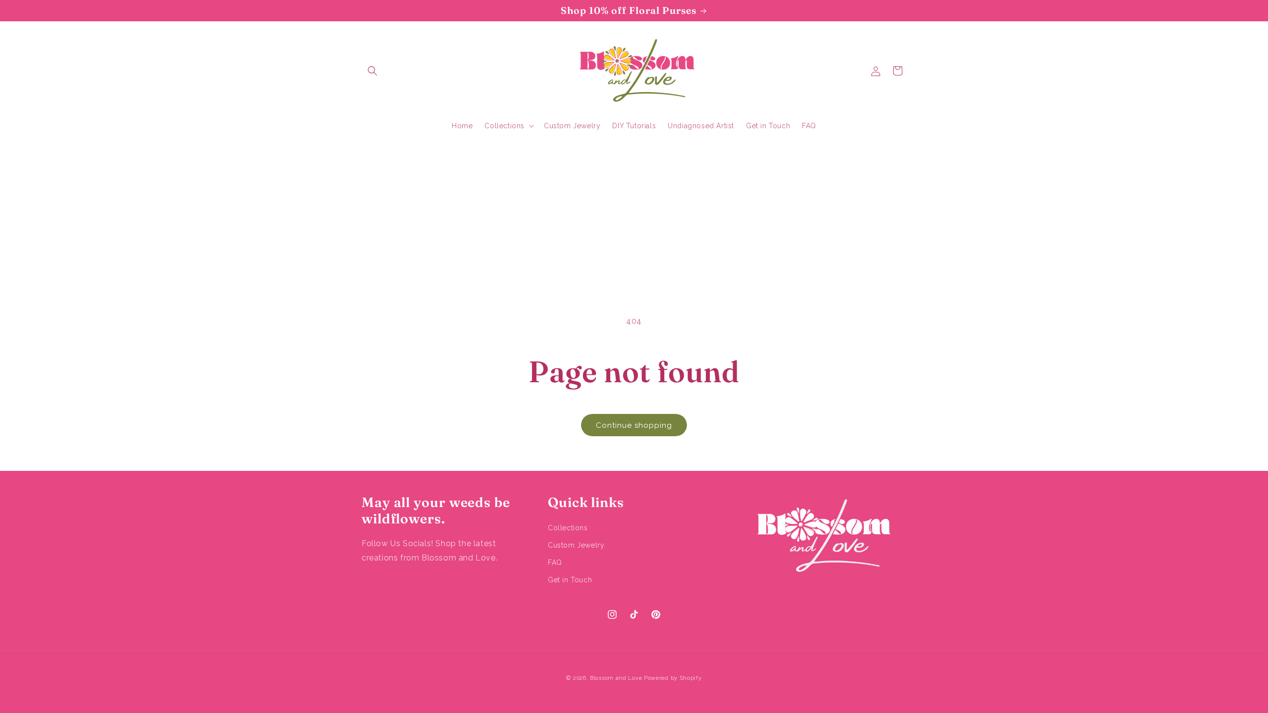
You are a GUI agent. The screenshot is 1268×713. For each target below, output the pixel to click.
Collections (568, 528)
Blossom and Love (616, 678)
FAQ (555, 562)
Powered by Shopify (673, 678)
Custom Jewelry (576, 545)
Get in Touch (570, 580)
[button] (372, 71)
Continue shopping (634, 425)
